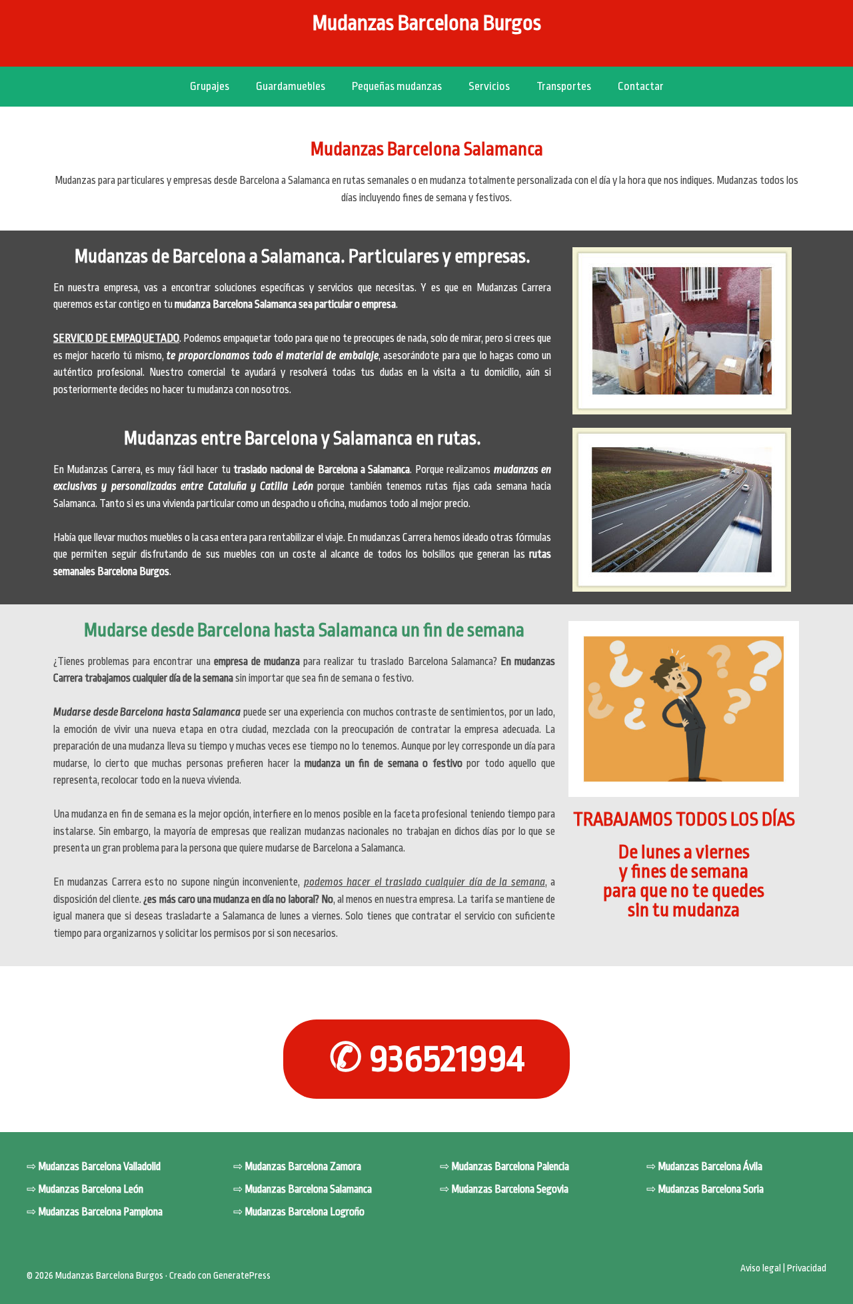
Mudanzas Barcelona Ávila (710, 1167)
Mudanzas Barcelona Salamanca (308, 1189)
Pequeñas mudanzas (397, 86)
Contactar (641, 86)
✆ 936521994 (426, 1058)
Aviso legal (760, 1268)
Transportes (563, 86)
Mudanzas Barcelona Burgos (427, 23)
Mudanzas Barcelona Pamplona (100, 1212)
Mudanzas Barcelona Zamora (303, 1167)
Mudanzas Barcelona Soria (711, 1189)
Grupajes (209, 86)
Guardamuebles (290, 86)
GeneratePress (242, 1275)
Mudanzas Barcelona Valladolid (99, 1167)
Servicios (489, 86)
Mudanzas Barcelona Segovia (509, 1189)
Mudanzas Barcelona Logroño (305, 1212)
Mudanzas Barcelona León (90, 1189)
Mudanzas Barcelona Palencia (510, 1167)
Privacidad (806, 1268)
